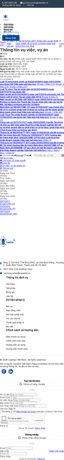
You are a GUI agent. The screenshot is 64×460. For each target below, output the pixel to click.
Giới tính (4, 408)
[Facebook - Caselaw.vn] (3, 371)
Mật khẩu (4, 403)
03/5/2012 (5, 206)
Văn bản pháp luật (15, 314)
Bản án (9, 306)
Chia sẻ (19, 155)
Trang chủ (3, 43)
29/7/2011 (5, 201)
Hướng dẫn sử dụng (11, 5)
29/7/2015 (5, 211)
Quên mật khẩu (56, 451)
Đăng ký (41, 459)
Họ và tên (4, 394)
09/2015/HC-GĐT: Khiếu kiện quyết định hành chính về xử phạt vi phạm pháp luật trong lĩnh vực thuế (37, 43)
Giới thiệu (10, 284)
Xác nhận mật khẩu (9, 406)
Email (2, 397)
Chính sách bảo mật (15, 340)
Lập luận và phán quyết (14, 160)
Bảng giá (10, 292)
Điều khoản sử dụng (15, 336)
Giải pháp (10, 288)
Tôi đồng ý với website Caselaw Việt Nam (32, 411)
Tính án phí (7, 168)
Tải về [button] (26, 155)
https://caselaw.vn (41, 363)
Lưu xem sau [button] (8, 155)
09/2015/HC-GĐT (8, 214)
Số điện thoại (6, 400)
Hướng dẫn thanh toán (17, 349)
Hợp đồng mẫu (13, 310)
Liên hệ (30, 5)
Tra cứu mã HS (13, 318)
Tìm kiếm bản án (10, 43)
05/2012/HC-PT (7, 208)
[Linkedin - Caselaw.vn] (10, 371)
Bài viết (7, 32)
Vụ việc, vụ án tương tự (13, 165)
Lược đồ (61, 44)
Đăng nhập (40, 428)
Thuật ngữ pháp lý (15, 322)
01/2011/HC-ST (7, 203)
